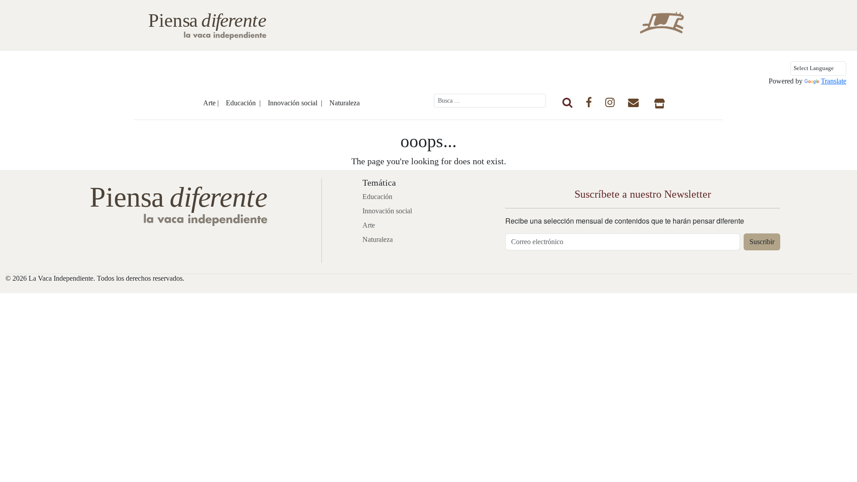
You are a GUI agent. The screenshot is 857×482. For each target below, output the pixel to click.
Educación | (243, 103)
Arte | (211, 103)
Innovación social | (295, 103)
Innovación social (387, 211)
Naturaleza (344, 103)
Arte (368, 225)
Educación (377, 196)
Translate (833, 81)
